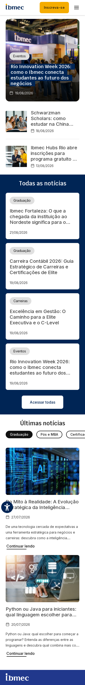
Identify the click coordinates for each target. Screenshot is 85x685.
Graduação (19, 434)
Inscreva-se (54, 7)
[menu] (76, 7)
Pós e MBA (49, 434)
